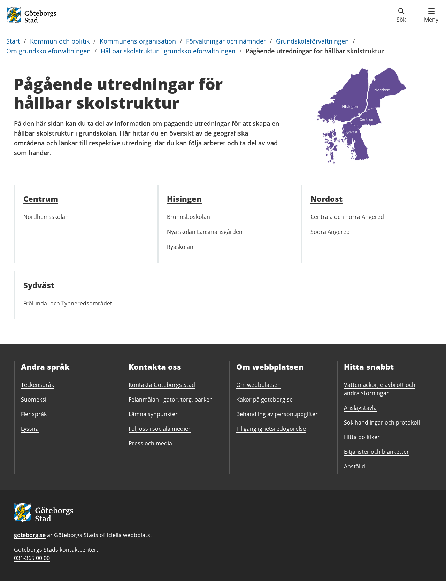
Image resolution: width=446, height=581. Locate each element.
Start (13, 41)
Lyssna (30, 429)
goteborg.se (30, 535)
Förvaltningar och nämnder (226, 41)
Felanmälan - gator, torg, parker (170, 399)
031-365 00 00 (32, 558)
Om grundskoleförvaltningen (48, 51)
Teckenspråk (37, 385)
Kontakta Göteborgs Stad (162, 385)
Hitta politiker (362, 437)
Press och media (150, 443)
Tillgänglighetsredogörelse (271, 429)
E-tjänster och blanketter (376, 452)
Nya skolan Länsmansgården (205, 232)
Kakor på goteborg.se (264, 399)
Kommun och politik (60, 41)
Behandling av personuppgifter (277, 414)
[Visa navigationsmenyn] (431, 15)
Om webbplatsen (258, 385)
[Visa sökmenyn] (401, 15)
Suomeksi (33, 399)
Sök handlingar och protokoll (382, 422)
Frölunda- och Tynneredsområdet (67, 303)
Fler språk (34, 414)
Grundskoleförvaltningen (312, 41)
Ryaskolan (180, 247)
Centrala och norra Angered (347, 217)
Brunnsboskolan (188, 217)
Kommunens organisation (138, 41)
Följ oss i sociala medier (160, 429)
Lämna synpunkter (153, 414)
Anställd (354, 466)
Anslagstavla (360, 408)
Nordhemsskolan (46, 217)
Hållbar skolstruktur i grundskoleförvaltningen (168, 51)
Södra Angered (330, 232)
